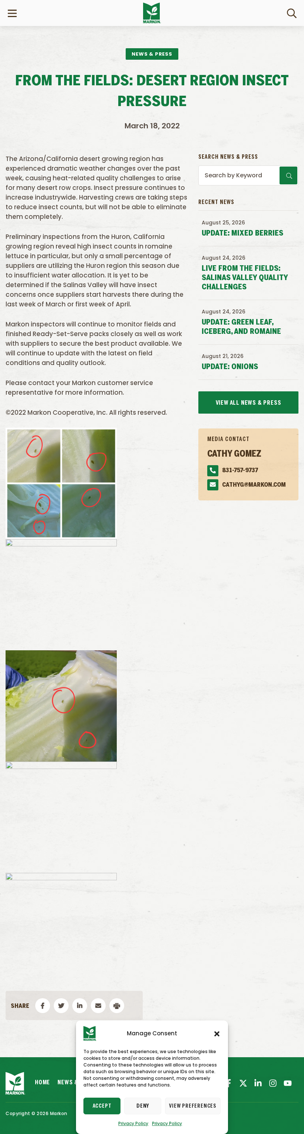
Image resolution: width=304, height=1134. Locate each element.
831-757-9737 (240, 470)
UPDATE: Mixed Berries (242, 233)
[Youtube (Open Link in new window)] (288, 1083)
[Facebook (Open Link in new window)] (228, 1083)
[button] (217, 1033)
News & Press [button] (152, 53)
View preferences (193, 1106)
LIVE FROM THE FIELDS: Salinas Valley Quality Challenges (245, 278)
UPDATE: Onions (230, 367)
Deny (142, 1106)
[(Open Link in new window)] (258, 1083)
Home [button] (42, 1082)
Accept (102, 1106)
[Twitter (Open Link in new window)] (243, 1083)
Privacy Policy (133, 1123)
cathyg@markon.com (254, 485)
